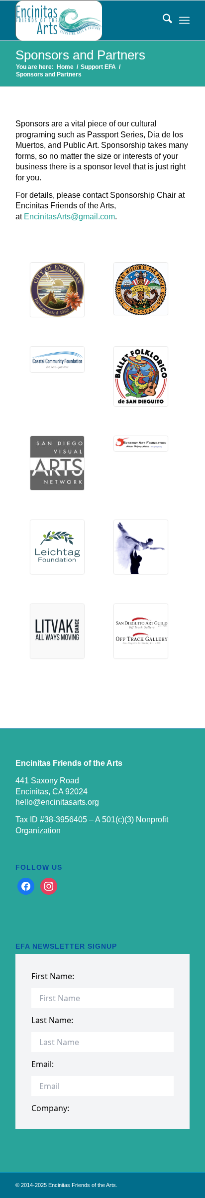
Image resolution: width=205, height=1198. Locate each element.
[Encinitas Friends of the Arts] (85, 20)
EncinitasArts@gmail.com (69, 216)
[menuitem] (162, 20)
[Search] (162, 20)
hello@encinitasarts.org (57, 802)
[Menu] (184, 20)
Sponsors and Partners (80, 54)
